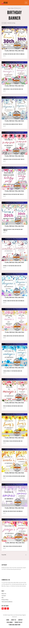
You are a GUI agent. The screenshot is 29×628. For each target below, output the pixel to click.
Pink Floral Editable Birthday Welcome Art (12, 546)
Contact (4, 595)
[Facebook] (3, 608)
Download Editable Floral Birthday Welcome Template (13, 230)
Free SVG (4, 554)
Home (7, 620)
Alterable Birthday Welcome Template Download (13, 54)
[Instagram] (8, 608)
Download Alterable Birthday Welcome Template (13, 159)
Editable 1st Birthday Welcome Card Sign (12, 265)
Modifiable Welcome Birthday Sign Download (13, 511)
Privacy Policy (5, 599)
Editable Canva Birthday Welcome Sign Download (13, 300)
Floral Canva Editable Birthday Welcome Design (13, 336)
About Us (4, 593)
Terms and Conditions (7, 601)
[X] (5, 608)
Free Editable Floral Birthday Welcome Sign (12, 441)
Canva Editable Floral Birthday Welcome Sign (13, 89)
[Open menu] (26, 3)
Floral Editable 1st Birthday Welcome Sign (12, 371)
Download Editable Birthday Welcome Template (13, 194)
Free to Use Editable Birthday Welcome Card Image (14, 476)
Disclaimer (10, 622)
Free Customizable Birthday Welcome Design (13, 406)
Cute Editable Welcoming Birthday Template (12, 124)
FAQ (2, 597)
